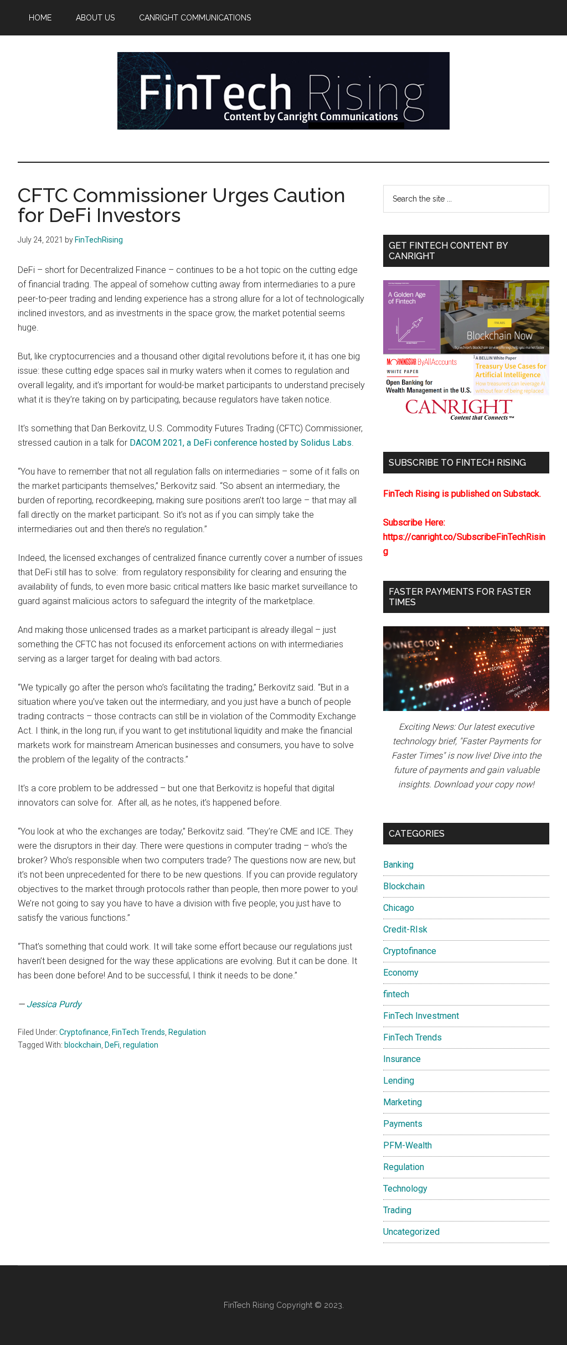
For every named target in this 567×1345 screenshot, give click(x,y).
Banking (398, 864)
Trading (397, 1210)
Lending (398, 1080)
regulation (140, 1044)
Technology (405, 1188)
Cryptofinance (84, 1032)
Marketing (402, 1102)
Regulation (187, 1032)
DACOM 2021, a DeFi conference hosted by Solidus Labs (241, 442)
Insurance (402, 1059)
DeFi (112, 1044)
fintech (396, 994)
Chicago (398, 908)
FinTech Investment (421, 1016)
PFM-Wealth (407, 1145)
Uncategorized (411, 1232)
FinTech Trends (138, 1032)
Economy (401, 972)
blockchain (82, 1044)
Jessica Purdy (54, 1004)
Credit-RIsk (405, 929)
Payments (402, 1124)
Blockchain (404, 886)
